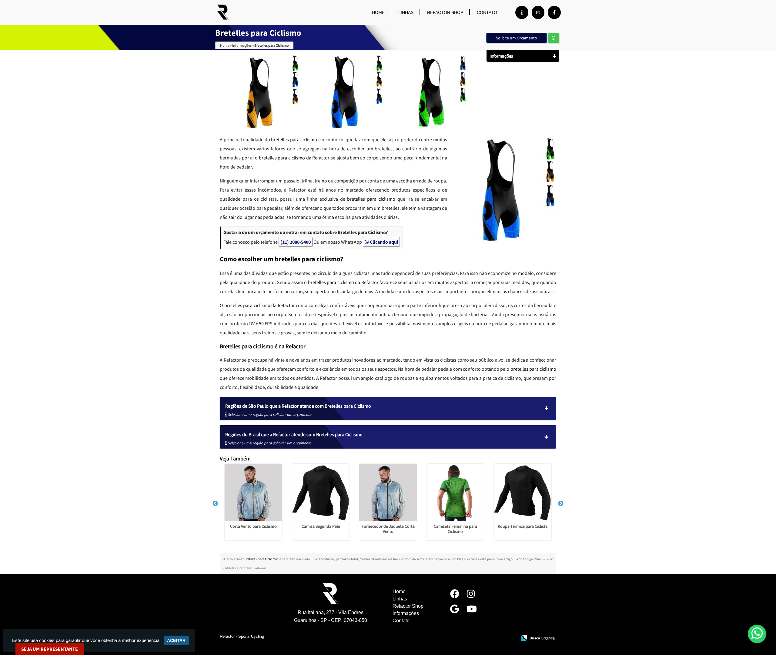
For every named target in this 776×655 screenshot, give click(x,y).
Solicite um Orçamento (516, 38)
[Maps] (454, 610)
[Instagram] (538, 12)
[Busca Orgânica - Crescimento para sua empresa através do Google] (538, 637)
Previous (215, 504)
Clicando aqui (383, 242)
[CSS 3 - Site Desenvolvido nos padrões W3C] (489, 639)
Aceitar (176, 640)
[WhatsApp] (755, 633)
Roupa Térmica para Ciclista (522, 526)
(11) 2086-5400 (295, 242)
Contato (487, 12)
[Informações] (521, 12)
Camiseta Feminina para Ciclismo (455, 528)
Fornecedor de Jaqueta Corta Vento (388, 528)
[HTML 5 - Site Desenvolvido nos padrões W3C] (468, 639)
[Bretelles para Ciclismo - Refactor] (222, 12)
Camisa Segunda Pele (321, 526)
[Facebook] (554, 12)
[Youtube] (472, 610)
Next (561, 504)
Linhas (405, 12)
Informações (406, 613)
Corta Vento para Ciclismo (253, 526)
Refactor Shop (445, 12)
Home (378, 12)
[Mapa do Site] (452, 639)
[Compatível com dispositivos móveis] (510, 639)
